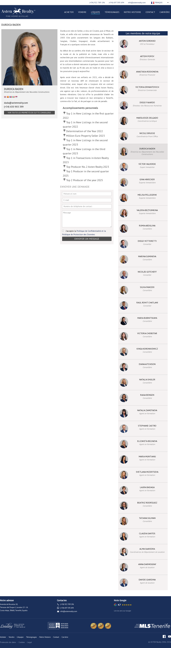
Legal (29, 642)
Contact (150, 12)
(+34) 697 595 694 (116, 2)
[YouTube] (169, 636)
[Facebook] (164, 636)
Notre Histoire (132, 12)
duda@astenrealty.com (16, 102)
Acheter (69, 12)
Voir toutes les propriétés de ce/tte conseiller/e (29, 113)
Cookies (22, 642)
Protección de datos (8, 642)
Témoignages (112, 12)
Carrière (165, 12)
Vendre (82, 12)
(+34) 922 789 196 (97, 2)
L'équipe (95, 12)
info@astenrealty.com (137, 2)
